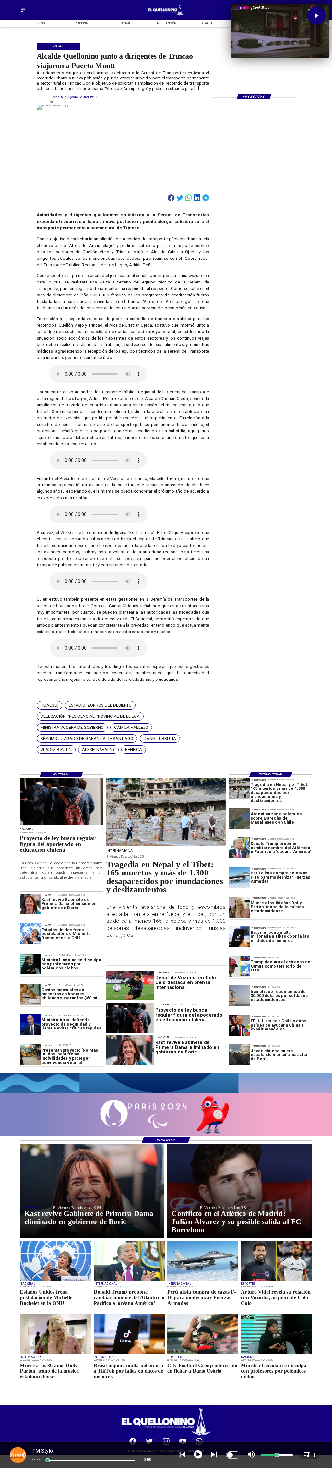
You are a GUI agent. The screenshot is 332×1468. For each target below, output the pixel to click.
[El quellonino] (166, 15)
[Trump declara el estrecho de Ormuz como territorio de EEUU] (239, 966)
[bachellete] (30, 934)
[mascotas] (30, 994)
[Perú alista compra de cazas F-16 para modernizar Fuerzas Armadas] (239, 877)
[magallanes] (239, 818)
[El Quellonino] (23, 12)
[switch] (233, 1455)
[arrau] (30, 1024)
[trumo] (239, 1025)
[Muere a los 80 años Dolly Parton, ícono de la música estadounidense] (239, 907)
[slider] (47, 1460)
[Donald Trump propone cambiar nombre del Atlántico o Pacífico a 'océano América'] (239, 847)
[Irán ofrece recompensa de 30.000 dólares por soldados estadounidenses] (239, 995)
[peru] (239, 1055)
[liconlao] (30, 964)
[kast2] (30, 904)
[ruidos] (30, 1054)
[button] (49, 705)
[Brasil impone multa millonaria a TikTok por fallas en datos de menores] (239, 936)
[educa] (61, 825)
